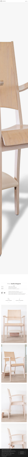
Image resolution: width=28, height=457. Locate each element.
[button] (25, 1)
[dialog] (14, 453)
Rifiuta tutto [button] (22, 453)
